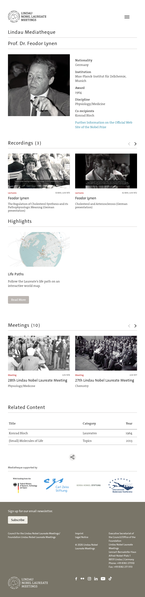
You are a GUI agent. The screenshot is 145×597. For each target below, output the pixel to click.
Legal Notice (81, 537)
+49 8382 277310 (125, 563)
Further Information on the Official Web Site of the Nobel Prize (103, 124)
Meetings (24, 325)
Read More (18, 300)
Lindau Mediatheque (32, 32)
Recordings (25, 143)
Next (135, 143)
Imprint (79, 533)
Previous (129, 143)
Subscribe (17, 520)
